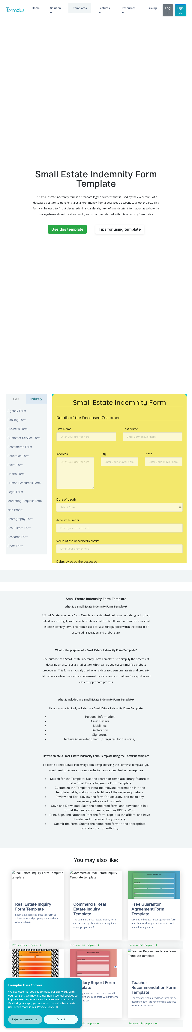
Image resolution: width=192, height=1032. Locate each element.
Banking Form (17, 420)
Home (36, 8)
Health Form (16, 474)
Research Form (18, 537)
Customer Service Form (24, 438)
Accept (61, 1019)
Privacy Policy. (46, 1007)
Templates (80, 8)
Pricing (152, 8)
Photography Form (20, 519)
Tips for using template (120, 229)
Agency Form (17, 411)
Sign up (180, 10)
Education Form (18, 456)
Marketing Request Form (25, 501)
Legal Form (15, 492)
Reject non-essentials (25, 1019)
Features (104, 8)
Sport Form (15, 546)
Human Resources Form (24, 483)
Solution (55, 8)
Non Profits (15, 510)
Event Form (15, 465)
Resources (129, 8)
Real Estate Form (19, 528)
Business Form (18, 429)
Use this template (67, 229)
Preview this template (25, 945)
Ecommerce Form (20, 447)
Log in (168, 10)
